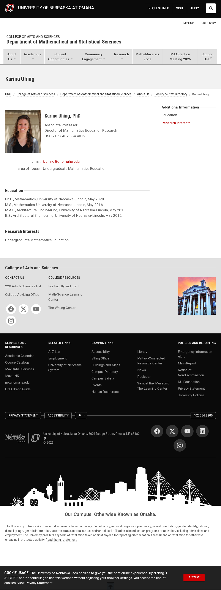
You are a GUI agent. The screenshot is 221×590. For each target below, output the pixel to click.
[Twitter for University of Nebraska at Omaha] (172, 431)
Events (97, 385)
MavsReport (187, 363)
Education (169, 115)
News (141, 370)
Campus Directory (105, 372)
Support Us (208, 56)
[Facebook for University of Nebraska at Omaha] (157, 431)
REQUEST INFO (158, 8)
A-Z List (54, 352)
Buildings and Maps (106, 365)
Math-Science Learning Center (65, 297)
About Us (143, 94)
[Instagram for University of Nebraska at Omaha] (180, 445)
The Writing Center (62, 308)
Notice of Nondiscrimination (191, 372)
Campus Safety (103, 378)
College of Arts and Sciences (33, 37)
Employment (57, 358)
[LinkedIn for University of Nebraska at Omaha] (202, 431)
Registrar (144, 377)
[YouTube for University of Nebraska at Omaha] (187, 431)
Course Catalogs (17, 362)
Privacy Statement (191, 388)
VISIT (179, 8)
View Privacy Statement (34, 583)
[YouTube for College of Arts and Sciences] (36, 309)
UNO (8, 94)
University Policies (191, 395)
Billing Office (100, 358)
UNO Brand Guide (18, 389)
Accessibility (101, 352)
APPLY (194, 8)
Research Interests (176, 123)
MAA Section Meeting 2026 (180, 56)
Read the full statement (61, 539)
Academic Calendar (19, 356)
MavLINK (12, 376)
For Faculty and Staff (63, 286)
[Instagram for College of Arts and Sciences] (11, 321)
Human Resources (105, 391)
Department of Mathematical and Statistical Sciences (63, 42)
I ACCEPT (194, 577)
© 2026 (49, 442)
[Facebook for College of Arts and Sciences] (11, 309)
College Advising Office (22, 295)
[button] (12, 57)
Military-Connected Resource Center (151, 360)
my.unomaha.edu (17, 382)
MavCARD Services (19, 369)
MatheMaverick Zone (147, 56)
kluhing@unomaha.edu (61, 161)
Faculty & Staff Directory (171, 94)
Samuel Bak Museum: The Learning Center (153, 385)
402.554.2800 (203, 415)
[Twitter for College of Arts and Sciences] (23, 309)
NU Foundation (189, 382)
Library (142, 352)
